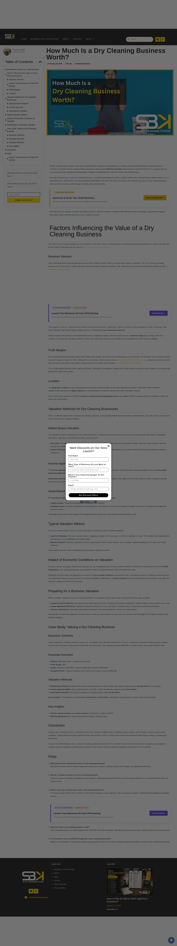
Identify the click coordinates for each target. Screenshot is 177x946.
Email (71, 485)
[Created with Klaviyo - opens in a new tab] (88, 502)
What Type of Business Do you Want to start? (87, 465)
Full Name (73, 456)
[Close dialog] (108, 446)
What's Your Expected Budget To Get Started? (86, 476)
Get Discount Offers (88, 495)
